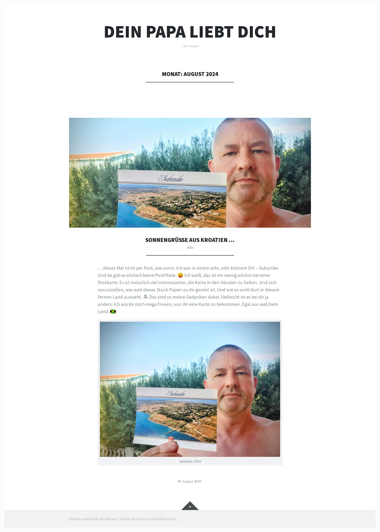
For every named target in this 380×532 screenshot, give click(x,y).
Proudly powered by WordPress (93, 519)
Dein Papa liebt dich (190, 31)
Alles (190, 247)
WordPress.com (164, 519)
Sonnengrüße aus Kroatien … (190, 239)
